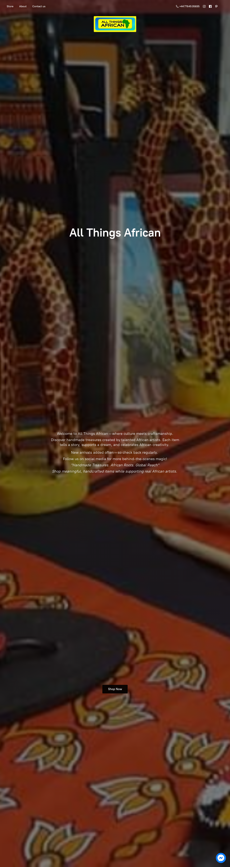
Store (10, 6)
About (23, 6)
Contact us (38, 6)
